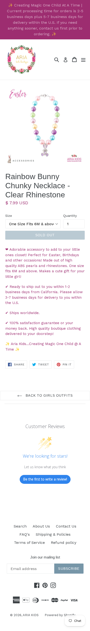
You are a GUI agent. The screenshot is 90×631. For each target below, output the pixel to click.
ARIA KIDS (31, 615)
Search (20, 526)
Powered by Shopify (60, 615)
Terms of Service (29, 542)
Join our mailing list (45, 557)
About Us (41, 526)
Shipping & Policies (53, 534)
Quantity (70, 216)
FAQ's (24, 534)
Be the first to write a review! (45, 479)
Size (8, 216)
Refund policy (63, 542)
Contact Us (66, 526)
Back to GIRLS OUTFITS (48, 395)
